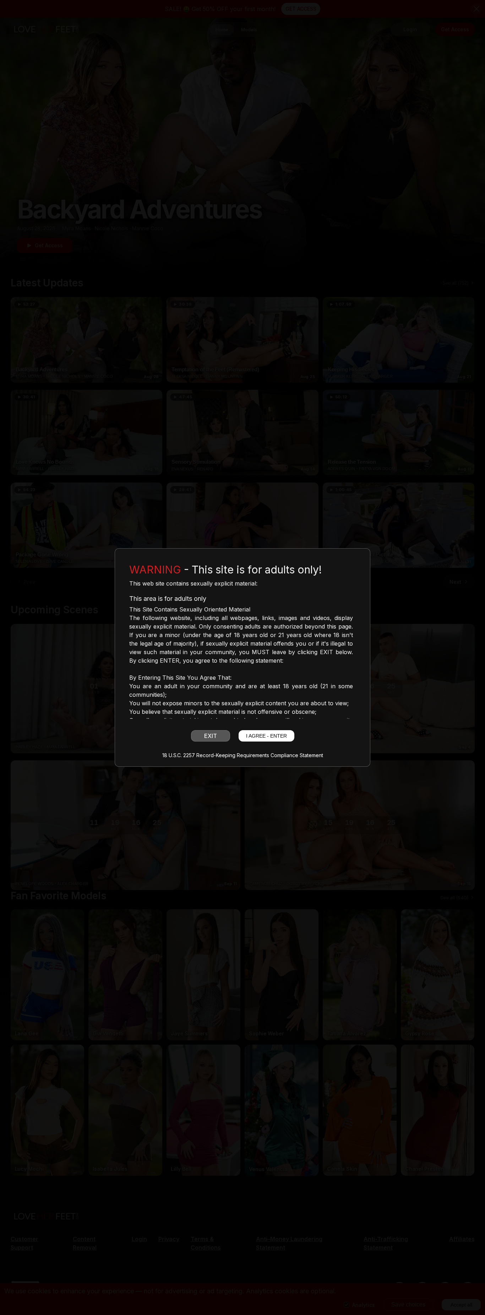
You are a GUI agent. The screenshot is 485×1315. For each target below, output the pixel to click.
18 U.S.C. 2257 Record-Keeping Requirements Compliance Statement (242, 755)
